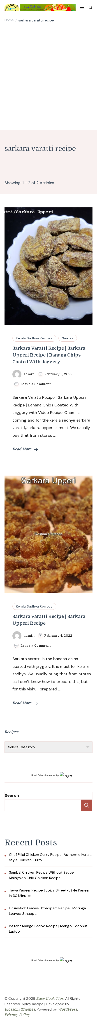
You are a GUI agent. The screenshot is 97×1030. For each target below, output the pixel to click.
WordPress (67, 1009)
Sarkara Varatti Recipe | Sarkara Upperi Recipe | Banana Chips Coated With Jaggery (48, 355)
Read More (21, 449)
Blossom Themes (20, 1009)
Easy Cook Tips (49, 999)
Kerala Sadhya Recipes (34, 338)
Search (12, 795)
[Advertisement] (48, 77)
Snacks (68, 338)
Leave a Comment (36, 384)
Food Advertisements (43, 775)
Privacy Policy (17, 1015)
